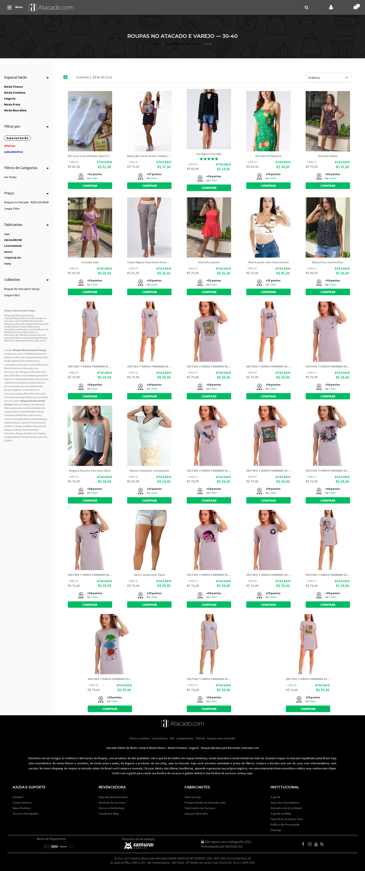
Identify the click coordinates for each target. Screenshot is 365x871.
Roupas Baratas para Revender (220, 748)
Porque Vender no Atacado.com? (205, 802)
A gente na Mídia (281, 813)
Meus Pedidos (22, 808)
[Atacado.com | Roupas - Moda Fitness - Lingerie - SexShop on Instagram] (310, 844)
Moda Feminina (12, 368)
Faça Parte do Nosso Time (287, 819)
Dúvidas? (18, 797)
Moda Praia (33, 360)
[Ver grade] (65, 77)
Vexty (7, 263)
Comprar (89, 185)
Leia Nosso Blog (109, 813)
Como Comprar (22, 802)
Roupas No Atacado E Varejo (22, 289)
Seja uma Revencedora (113, 797)
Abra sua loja (193, 797)
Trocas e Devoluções (26, 813)
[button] (209, 159)
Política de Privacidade (285, 824)
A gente (276, 797)
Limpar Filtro (12, 208)
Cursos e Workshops (112, 808)
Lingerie (194, 748)
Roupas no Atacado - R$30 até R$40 (26, 202)
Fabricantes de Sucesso (200, 808)
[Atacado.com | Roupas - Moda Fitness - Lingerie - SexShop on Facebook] (304, 844)
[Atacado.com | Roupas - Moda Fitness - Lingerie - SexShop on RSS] (323, 844)
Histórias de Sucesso (112, 802)
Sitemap (276, 830)
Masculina (29, 368)
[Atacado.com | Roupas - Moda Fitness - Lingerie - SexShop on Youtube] (317, 844)
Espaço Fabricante (196, 813)
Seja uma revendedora (285, 802)
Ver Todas (10, 177)
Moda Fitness (19, 360)
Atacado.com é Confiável (286, 808)
